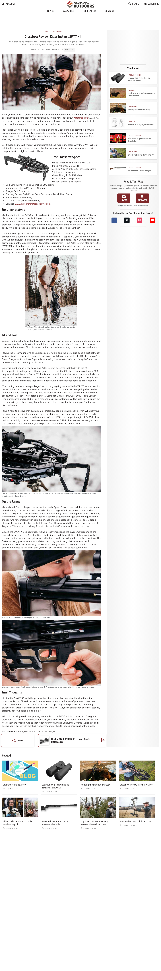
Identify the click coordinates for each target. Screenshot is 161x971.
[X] (127, 220)
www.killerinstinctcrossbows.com (33, 203)
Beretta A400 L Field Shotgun (139, 170)
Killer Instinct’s (81, 117)
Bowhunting (57, 32)
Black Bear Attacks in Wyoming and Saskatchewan (141, 94)
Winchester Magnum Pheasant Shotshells (139, 139)
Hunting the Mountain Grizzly (139, 110)
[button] (52, 10)
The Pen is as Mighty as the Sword (141, 125)
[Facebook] (114, 220)
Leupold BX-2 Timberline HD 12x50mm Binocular (139, 79)
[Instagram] (139, 220)
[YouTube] (152, 220)
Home (47, 32)
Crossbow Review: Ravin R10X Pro (141, 155)
